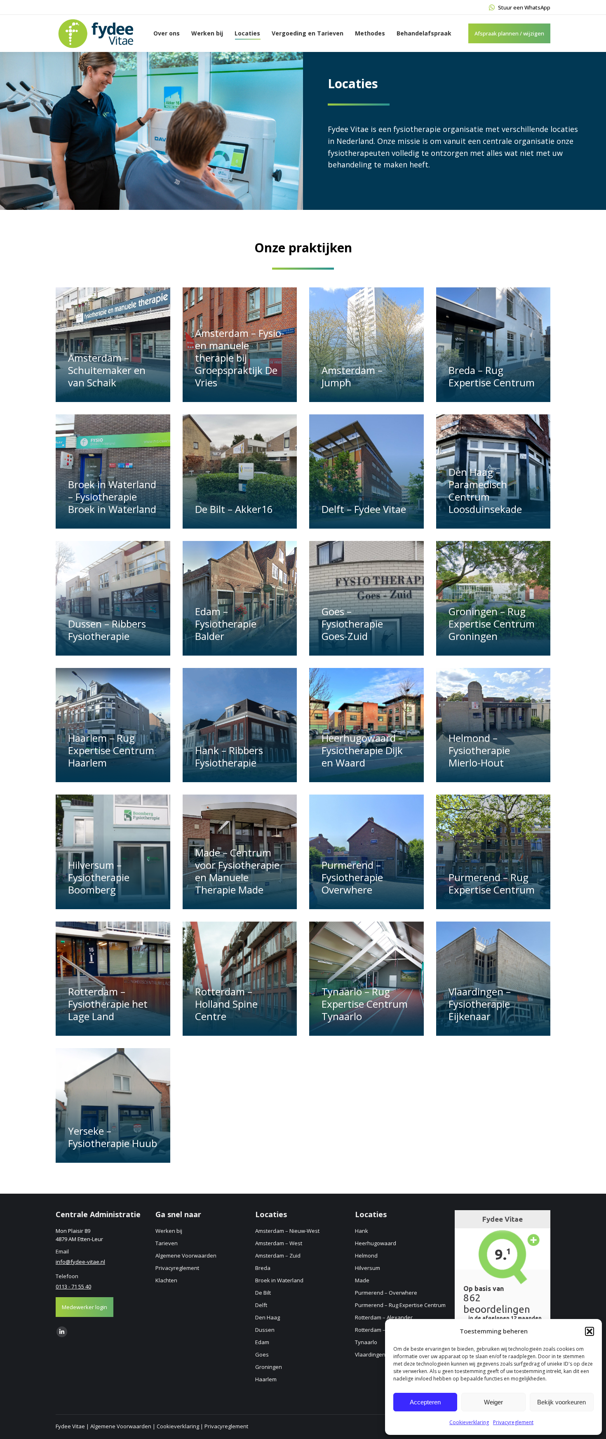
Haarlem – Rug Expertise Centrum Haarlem (111, 750)
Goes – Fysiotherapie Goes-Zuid (352, 623)
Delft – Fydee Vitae (364, 509)
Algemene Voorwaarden (120, 1426)
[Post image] (113, 344)
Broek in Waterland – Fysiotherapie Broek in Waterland (112, 496)
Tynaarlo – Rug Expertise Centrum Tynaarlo (365, 1004)
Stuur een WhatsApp (524, 7)
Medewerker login (84, 1307)
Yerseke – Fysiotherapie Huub (112, 1137)
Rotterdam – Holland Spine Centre (226, 1004)
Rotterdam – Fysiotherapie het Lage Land (108, 1004)
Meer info (85, 398)
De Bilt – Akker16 (234, 509)
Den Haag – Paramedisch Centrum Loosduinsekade (485, 490)
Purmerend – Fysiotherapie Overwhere (352, 877)
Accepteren (425, 1402)
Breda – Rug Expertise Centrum (492, 376)
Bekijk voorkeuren (561, 1402)
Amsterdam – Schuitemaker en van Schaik (107, 370)
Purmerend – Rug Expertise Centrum (492, 883)
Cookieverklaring (469, 1422)
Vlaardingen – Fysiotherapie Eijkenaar (480, 1004)
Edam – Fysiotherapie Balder (225, 623)
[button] (589, 1331)
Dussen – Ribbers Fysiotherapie (107, 630)
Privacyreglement (513, 1422)
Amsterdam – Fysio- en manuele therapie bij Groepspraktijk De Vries (239, 357)
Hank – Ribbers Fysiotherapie (229, 756)
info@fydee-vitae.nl (80, 1261)
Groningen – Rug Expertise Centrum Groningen (492, 623)
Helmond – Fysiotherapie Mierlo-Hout (479, 750)
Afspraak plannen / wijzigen (509, 33)
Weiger (493, 1402)
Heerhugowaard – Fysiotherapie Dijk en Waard (362, 750)
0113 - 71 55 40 (73, 1286)
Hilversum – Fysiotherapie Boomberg (98, 877)
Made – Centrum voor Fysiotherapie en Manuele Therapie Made (237, 871)
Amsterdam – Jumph (352, 376)
